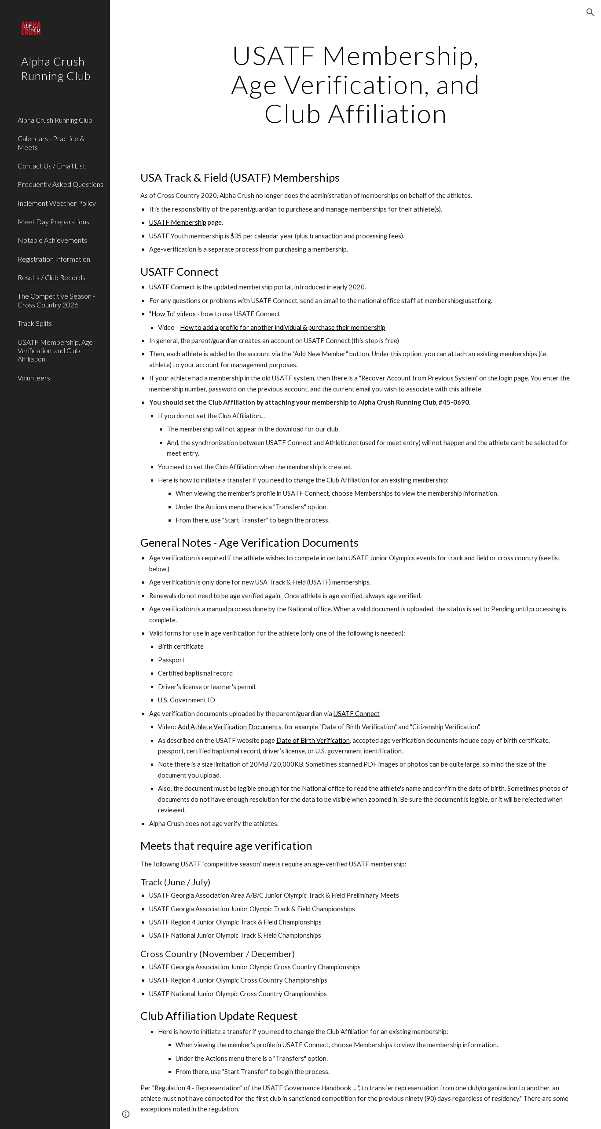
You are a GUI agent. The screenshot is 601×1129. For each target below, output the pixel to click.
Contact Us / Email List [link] (51, 165)
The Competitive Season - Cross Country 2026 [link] (56, 300)
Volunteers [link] (34, 377)
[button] (590, 12)
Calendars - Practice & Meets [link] (51, 142)
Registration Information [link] (54, 259)
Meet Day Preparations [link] (53, 221)
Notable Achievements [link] (52, 240)
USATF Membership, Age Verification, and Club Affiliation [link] (55, 350)
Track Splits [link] (35, 323)
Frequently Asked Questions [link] (60, 184)
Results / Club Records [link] (51, 277)
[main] (356, 84)
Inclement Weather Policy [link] (57, 203)
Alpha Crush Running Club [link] (55, 120)
